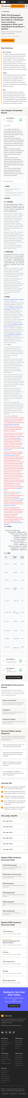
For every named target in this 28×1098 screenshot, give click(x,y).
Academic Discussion (6, 1042)
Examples (3, 1048)
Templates (3, 1046)
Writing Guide (4, 1040)
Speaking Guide (19, 1040)
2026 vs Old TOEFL (5, 1076)
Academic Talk (18, 1063)
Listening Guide (18, 1055)
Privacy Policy (22, 1093)
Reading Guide (4, 1055)
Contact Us (5, 1093)
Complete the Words (6, 1063)
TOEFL (3, 2)
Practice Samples (5, 1080)
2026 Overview (4, 1070)
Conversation (18, 1059)
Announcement (18, 1061)
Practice (17, 1048)
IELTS (8, 2)
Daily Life (3, 1061)
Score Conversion (5, 1078)
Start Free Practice (17, 6)
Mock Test (3, 1082)
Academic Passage (5, 1059)
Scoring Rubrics (4, 1044)
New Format (4, 1072)
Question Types (18, 1042)
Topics (2, 1050)
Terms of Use (13, 1093)
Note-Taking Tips (19, 1065)
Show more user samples (14, 677)
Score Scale (4, 1074)
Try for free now (14, 1006)
